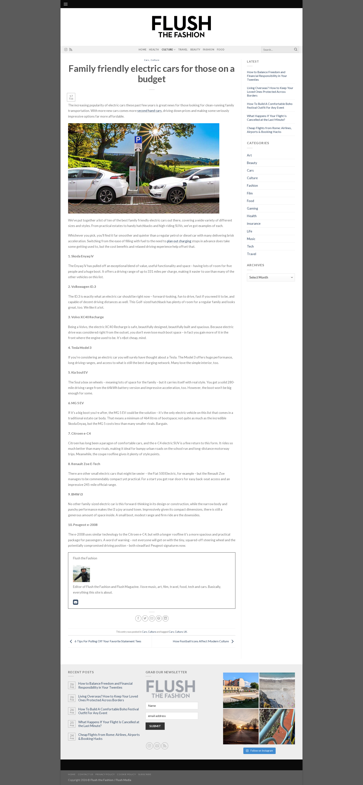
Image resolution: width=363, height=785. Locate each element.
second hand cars (149, 111)
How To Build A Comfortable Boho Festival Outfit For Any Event (269, 105)
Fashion (208, 49)
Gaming (252, 208)
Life (249, 231)
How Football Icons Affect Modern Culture (201, 641)
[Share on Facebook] (138, 618)
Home (142, 49)
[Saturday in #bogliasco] (277, 690)
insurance (254, 223)
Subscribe (144, 774)
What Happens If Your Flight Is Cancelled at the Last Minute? (267, 117)
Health (154, 49)
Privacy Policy (105, 774)
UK (185, 631)
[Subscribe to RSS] (70, 49)
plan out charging (179, 241)
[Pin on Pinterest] (159, 618)
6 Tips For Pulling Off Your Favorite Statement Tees (107, 641)
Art (249, 155)
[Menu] (65, 4)
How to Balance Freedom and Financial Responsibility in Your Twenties (267, 75)
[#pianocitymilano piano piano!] (241, 690)
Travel (183, 49)
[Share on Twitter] (145, 618)
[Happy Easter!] (241, 726)
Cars (147, 60)
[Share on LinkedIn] (165, 618)
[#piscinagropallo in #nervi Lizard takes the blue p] (277, 726)
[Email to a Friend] (152, 618)
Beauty (195, 49)
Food (220, 49)
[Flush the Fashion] (181, 27)
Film (250, 193)
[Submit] (295, 49)
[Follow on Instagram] (65, 49)
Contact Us (85, 774)
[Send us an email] (157, 745)
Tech (250, 246)
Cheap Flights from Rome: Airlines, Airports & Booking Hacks (269, 129)
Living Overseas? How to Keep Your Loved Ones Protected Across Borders (270, 91)
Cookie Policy (126, 774)
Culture (167, 49)
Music (251, 239)
